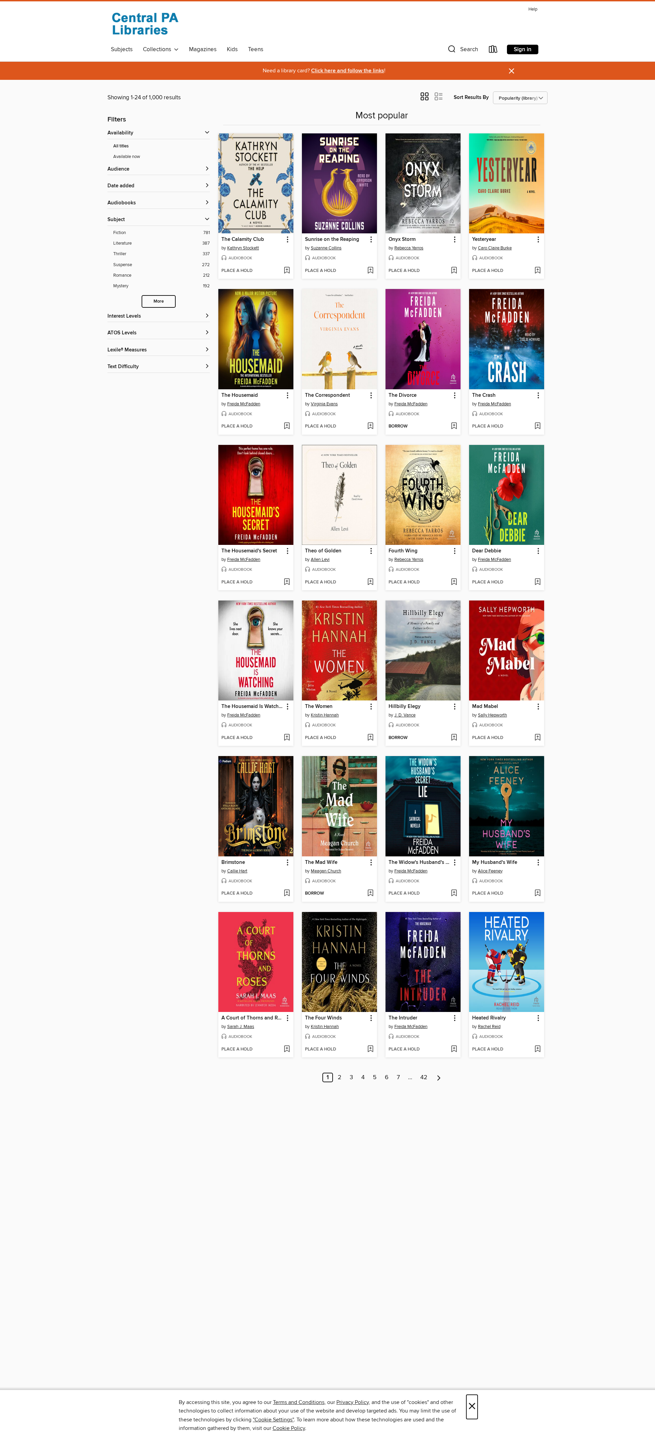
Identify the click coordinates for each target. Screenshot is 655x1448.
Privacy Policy (352, 1402)
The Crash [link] (484, 395)
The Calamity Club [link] (242, 239)
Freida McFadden (243, 404)
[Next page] (439, 1077)
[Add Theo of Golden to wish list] (370, 582)
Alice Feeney (490, 871)
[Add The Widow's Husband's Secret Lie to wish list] (454, 893)
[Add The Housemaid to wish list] (286, 426)
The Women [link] (319, 707)
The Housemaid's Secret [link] (249, 551)
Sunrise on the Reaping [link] (332, 239)
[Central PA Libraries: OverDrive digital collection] (145, 23)
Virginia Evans (324, 404)
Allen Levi (320, 559)
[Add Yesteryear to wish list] (537, 270)
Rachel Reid (489, 1026)
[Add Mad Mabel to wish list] (537, 738)
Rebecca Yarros (408, 248)
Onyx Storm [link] (402, 239)
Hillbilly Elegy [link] (405, 707)
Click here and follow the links (347, 70)
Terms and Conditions (298, 1402)
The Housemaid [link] (239, 395)
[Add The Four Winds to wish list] (370, 1049)
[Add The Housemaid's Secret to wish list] (286, 582)
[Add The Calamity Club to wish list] (286, 270)
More (159, 301)
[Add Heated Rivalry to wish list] (537, 1049)
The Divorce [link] (403, 395)
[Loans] (493, 50)
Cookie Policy (289, 1428)
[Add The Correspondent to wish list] (370, 426)
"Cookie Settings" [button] (273, 1419)
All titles (121, 146)
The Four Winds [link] (323, 1018)
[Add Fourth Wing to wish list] (454, 582)
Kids (232, 49)
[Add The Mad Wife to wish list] (370, 893)
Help (532, 9)
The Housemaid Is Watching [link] (252, 707)
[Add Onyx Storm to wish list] (454, 270)
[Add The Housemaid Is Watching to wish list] (286, 738)
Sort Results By (471, 97)
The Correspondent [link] (327, 395)
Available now (126, 156)
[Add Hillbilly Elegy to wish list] (454, 738)
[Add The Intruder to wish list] (454, 1049)
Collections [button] (158, 49)
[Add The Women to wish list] (370, 738)
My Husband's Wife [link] (494, 862)
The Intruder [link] (403, 1018)
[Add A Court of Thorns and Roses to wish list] (286, 1049)
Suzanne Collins (326, 248)
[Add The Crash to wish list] (537, 426)
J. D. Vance (405, 715)
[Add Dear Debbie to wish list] (537, 582)
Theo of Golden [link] (323, 551)
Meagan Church (326, 871)
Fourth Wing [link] (403, 551)
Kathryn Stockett (243, 248)
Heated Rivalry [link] (489, 1018)
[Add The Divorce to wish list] (454, 426)
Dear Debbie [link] (486, 551)
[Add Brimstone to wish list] (286, 893)
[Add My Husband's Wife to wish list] (537, 893)
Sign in (523, 49)
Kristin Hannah (325, 715)
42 (423, 1077)
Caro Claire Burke (495, 248)
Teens (255, 49)
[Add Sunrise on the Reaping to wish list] (370, 270)
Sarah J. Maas (240, 1026)
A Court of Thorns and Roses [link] (252, 1018)
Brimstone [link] (233, 862)
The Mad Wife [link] (321, 862)
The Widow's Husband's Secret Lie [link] (420, 862)
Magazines (203, 49)
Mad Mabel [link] (485, 707)
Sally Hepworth (492, 715)
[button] (462, 50)
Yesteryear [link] (484, 239)
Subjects (122, 49)
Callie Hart (237, 871)
